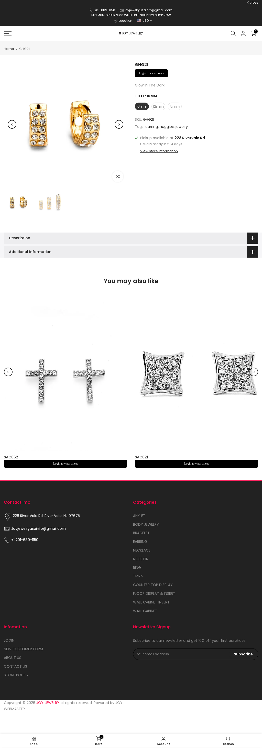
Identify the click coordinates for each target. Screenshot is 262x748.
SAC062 (11, 457)
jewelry (182, 126)
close (10, 2)
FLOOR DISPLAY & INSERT (154, 593)
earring (151, 126)
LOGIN (9, 640)
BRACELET (141, 532)
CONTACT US (15, 666)
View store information (159, 151)
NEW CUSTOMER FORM (23, 649)
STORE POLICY (16, 675)
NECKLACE (141, 550)
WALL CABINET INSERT (151, 602)
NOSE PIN (140, 559)
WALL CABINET (145, 610)
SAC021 (141, 457)
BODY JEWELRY (146, 524)
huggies (167, 126)
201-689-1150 (105, 10)
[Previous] (12, 124)
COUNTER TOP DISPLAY (153, 584)
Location (125, 20)
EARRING (140, 541)
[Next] (119, 124)
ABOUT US (12, 657)
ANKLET (139, 515)
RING (137, 567)
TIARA (138, 576)
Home (9, 48)
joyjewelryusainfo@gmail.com (148, 10)
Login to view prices (151, 73)
